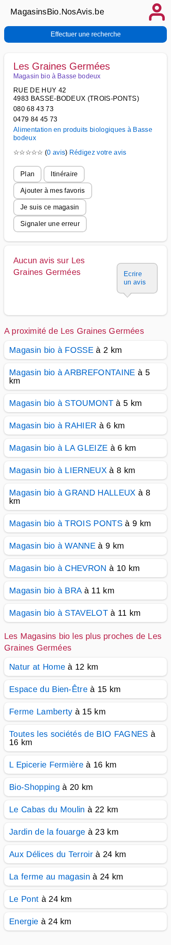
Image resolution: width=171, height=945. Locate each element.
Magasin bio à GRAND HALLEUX (72, 492)
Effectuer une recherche (86, 34)
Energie (23, 921)
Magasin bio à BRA (45, 590)
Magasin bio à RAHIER (52, 425)
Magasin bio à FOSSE (51, 350)
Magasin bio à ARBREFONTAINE (72, 372)
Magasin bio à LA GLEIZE (58, 447)
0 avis (56, 152)
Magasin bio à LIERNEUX (58, 470)
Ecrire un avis (135, 278)
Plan (27, 173)
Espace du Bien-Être (48, 689)
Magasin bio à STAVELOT (58, 612)
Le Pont (24, 899)
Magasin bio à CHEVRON (58, 568)
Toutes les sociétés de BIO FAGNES (78, 734)
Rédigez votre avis (98, 152)
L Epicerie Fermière (46, 764)
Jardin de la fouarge (47, 831)
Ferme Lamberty (40, 711)
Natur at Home (37, 666)
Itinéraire (64, 173)
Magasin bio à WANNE (52, 545)
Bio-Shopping (34, 787)
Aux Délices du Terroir (51, 854)
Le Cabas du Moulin (47, 809)
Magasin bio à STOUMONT (61, 403)
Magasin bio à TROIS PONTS (65, 523)
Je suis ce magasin (49, 207)
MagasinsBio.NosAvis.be (57, 11)
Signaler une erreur (50, 223)
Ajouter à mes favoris (52, 190)
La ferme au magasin (49, 876)
